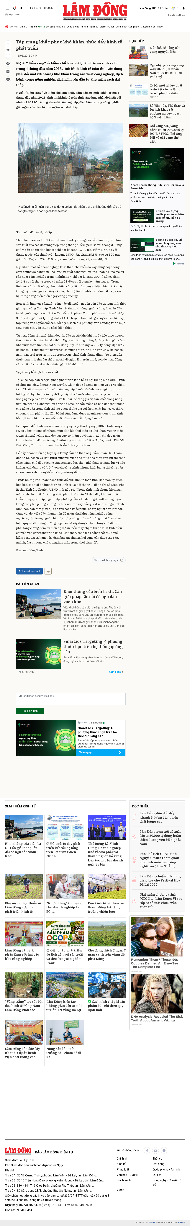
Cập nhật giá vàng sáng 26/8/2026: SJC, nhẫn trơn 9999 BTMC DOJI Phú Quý (167, 71)
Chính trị (23, 26)
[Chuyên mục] (7, 8)
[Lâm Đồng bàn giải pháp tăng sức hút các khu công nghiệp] (24, 933)
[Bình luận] (8, 71)
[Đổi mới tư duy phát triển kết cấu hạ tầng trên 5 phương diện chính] (138, 90)
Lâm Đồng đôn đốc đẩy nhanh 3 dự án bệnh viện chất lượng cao (22, 1053)
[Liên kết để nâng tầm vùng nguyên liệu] (138, 52)
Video (160, 26)
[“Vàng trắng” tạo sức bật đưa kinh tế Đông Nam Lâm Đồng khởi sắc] (24, 985)
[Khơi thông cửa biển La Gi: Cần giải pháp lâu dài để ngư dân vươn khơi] (38, 604)
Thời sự (33, 26)
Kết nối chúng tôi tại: (128, 1150)
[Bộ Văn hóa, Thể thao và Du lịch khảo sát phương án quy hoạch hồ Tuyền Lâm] (138, 110)
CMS (154, 1222)
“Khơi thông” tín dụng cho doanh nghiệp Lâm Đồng (64, 907)
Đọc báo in (14, 14)
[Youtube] (155, 1150)
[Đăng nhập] (183, 8)
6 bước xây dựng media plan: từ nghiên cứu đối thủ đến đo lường (169, 216)
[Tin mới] (14, 8)
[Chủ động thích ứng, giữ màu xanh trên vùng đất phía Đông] (107, 933)
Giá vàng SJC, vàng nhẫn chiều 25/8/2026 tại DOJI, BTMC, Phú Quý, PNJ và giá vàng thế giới (167, 133)
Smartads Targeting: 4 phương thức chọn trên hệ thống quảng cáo (93, 646)
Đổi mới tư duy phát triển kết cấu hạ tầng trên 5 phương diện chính (166, 91)
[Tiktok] (147, 1150)
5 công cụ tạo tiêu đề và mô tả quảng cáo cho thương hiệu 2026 (168, 244)
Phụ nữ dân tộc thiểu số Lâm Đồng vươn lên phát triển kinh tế (23, 907)
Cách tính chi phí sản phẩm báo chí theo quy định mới (106, 1006)
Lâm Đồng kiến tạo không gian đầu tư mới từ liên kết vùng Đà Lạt (64, 1006)
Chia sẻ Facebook (30, 571)
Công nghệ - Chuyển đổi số (141, 26)
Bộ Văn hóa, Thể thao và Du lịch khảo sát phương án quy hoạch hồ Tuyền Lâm (167, 111)
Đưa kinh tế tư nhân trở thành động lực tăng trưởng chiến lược (106, 907)
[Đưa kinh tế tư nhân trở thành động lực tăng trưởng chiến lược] (107, 886)
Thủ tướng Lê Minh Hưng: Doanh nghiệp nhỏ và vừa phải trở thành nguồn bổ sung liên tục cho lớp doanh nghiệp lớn (105, 854)
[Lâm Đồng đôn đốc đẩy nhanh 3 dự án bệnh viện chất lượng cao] (24, 1032)
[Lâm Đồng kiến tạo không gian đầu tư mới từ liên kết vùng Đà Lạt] (65, 985)
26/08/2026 (40, 7)
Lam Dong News (176, 15)
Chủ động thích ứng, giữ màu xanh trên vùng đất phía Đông (106, 955)
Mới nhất (13, 26)
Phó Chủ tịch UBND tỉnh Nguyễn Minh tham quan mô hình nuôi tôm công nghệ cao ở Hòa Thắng (159, 860)
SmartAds (28, 671)
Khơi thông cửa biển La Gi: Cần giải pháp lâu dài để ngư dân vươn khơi (92, 596)
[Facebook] (164, 1150)
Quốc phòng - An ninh (78, 26)
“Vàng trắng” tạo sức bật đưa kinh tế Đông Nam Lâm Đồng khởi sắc (23, 1006)
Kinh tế (41, 26)
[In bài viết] (8, 79)
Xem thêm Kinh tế (20, 806)
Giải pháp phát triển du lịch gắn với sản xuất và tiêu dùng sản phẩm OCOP (64, 957)
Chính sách (121, 26)
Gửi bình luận (30, 710)
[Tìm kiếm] (20, 8)
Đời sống (50, 26)
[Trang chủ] (7, 26)
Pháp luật (60, 26)
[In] (48, 571)
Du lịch (110, 26)
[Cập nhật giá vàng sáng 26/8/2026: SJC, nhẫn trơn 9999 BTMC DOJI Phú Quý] (138, 70)
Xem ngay (115, 671)
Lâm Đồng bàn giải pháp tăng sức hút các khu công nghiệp (22, 955)
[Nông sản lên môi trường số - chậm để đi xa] (65, 1032)
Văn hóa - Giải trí (98, 26)
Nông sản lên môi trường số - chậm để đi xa (63, 1053)
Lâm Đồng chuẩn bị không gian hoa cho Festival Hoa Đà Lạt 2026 (160, 880)
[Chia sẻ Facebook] (8, 64)
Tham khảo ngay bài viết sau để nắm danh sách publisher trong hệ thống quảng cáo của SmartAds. (156, 197)
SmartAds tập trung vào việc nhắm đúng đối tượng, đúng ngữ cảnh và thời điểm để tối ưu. (93, 659)
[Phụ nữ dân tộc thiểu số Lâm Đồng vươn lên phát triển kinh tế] (24, 886)
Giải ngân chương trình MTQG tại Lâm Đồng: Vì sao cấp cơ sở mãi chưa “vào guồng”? (161, 901)
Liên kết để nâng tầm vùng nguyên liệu (165, 49)
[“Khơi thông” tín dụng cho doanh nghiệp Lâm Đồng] (65, 886)
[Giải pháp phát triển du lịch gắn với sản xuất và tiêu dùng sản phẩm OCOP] (65, 933)
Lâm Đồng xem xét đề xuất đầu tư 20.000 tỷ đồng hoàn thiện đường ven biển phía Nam (160, 838)
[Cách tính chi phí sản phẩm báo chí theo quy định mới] (107, 985)
